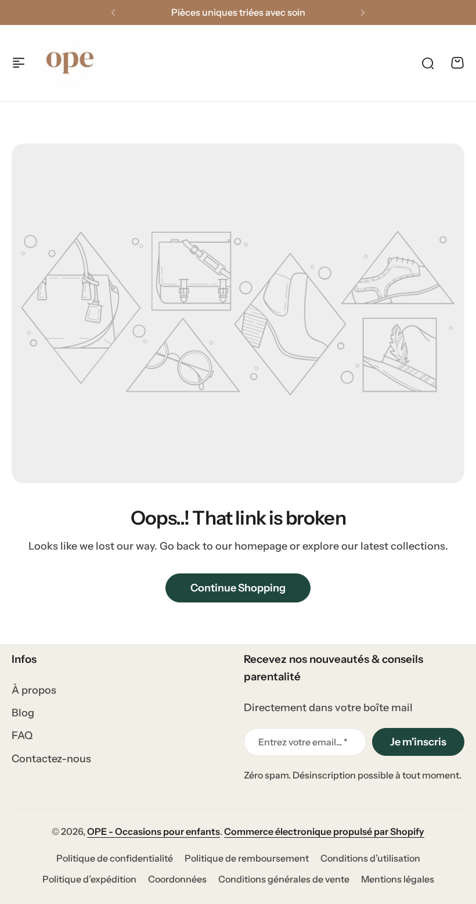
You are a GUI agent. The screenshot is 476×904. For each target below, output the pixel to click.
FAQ (22, 735)
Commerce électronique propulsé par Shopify (324, 831)
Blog (23, 712)
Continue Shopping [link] (238, 588)
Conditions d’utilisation (370, 858)
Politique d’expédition (89, 879)
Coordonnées (177, 879)
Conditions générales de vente (283, 879)
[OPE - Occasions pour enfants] (70, 62)
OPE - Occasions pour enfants (153, 831)
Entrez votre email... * (303, 742)
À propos (34, 690)
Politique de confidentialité (114, 858)
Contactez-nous (51, 758)
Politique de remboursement (247, 858)
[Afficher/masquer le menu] (18, 63)
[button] (113, 12)
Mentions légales (397, 879)
